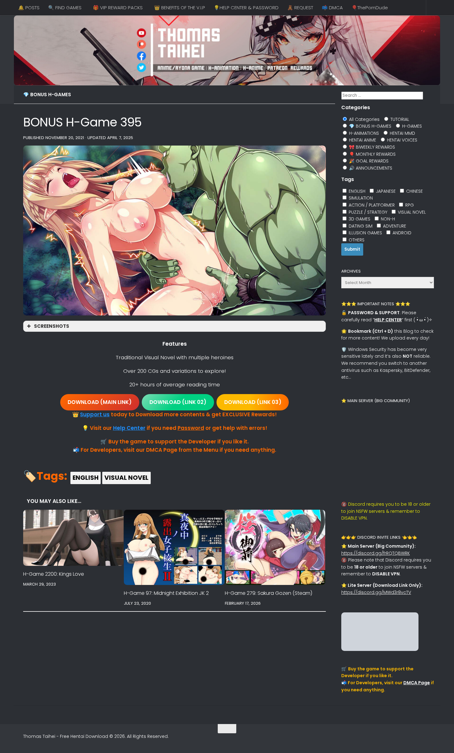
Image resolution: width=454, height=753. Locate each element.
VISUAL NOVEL (126, 477)
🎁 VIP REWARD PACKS (118, 7)
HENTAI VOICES (401, 140)
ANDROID (401, 233)
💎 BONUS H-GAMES (47, 94)
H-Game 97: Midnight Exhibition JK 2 (166, 593)
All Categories (364, 119)
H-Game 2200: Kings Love (53, 574)
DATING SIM (359, 226)
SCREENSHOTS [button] (51, 326)
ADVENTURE (394, 226)
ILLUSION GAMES (364, 233)
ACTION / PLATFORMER (371, 205)
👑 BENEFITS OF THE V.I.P (179, 7)
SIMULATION (360, 198)
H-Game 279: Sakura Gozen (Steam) (268, 593)
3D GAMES (358, 219)
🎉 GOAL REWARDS (368, 161)
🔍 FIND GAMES (65, 7)
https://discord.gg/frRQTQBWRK (375, 553)
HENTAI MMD (402, 133)
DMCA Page (416, 683)
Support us (95, 414)
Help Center (129, 428)
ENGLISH (86, 477)
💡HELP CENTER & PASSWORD (246, 7)
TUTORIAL (399, 119)
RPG (409, 205)
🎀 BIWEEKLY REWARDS (371, 147)
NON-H (387, 219)
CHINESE (414, 191)
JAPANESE (385, 191)
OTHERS (355, 240)
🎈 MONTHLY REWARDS (372, 154)
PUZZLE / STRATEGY (367, 212)
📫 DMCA (332, 7)
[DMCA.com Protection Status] (379, 649)
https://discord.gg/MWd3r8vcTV (376, 592)
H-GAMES (411, 126)
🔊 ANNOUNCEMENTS (370, 168)
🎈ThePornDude (369, 7)
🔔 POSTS (29, 7)
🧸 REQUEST (300, 7)
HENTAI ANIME (362, 140)
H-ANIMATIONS (363, 133)
